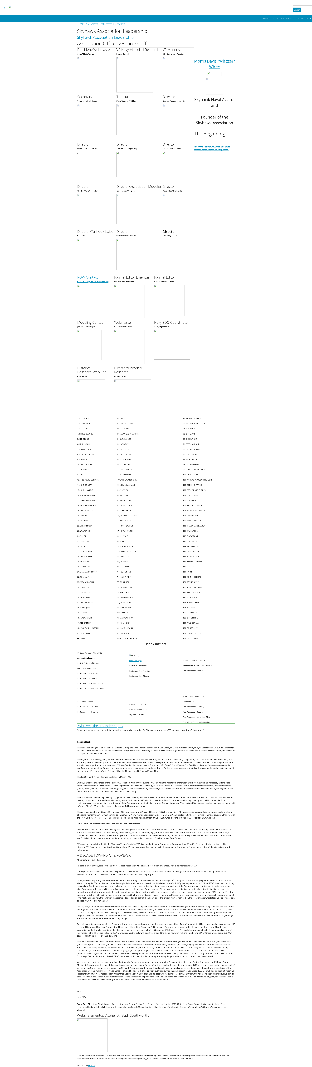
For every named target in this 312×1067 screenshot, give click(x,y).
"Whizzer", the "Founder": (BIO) (100, 725)
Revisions (121, 24)
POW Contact (87, 277)
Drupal (91, 1065)
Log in (4, 7)
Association (267, 18)
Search (297, 10)
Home (81, 24)
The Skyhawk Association (31, 7)
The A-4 (279, 18)
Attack (299, 18)
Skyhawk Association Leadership (100, 24)
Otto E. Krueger (135, 660)
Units (307, 18)
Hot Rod (289, 18)
